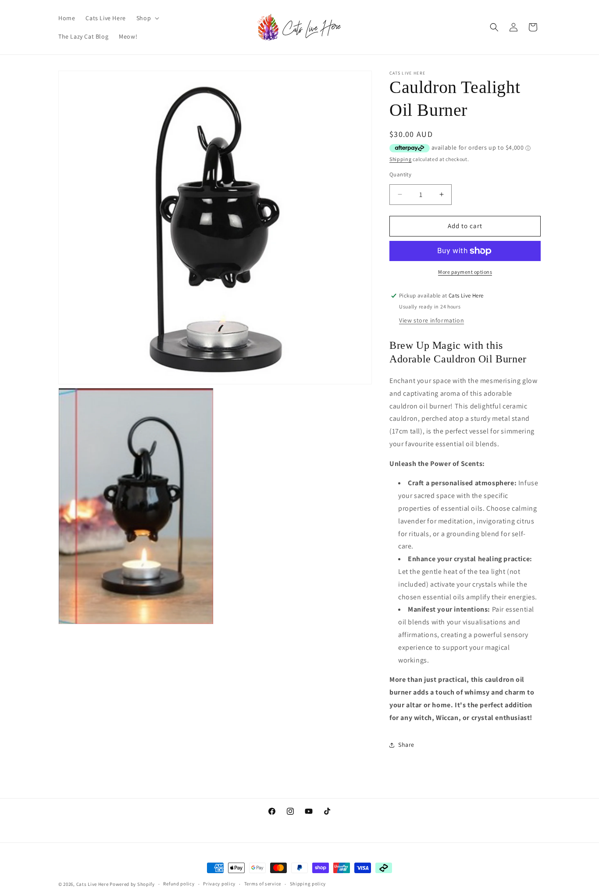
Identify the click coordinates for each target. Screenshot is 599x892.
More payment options (465, 272)
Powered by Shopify (132, 884)
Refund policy (178, 884)
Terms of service (262, 884)
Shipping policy (308, 884)
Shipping (400, 159)
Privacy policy (219, 884)
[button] (147, 18)
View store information (431, 320)
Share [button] (406, 745)
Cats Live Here (92, 884)
